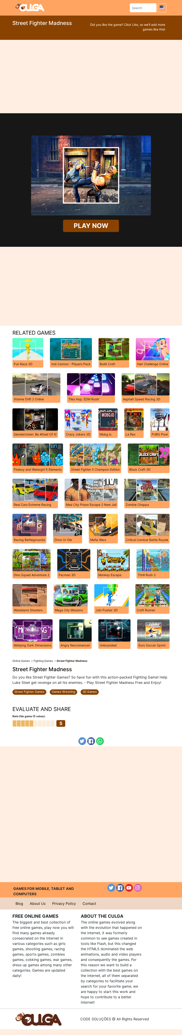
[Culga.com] (30, 7)
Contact (89, 903)
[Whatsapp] (100, 741)
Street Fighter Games (29, 691)
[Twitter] (82, 741)
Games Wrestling (63, 691)
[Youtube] (129, 888)
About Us (38, 903)
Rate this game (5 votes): (29, 716)
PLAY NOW (91, 225)
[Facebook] (91, 741)
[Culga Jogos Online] (38, 1018)
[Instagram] (138, 888)
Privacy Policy (64, 903)
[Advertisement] (91, 76)
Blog (19, 903)
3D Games (90, 691)
